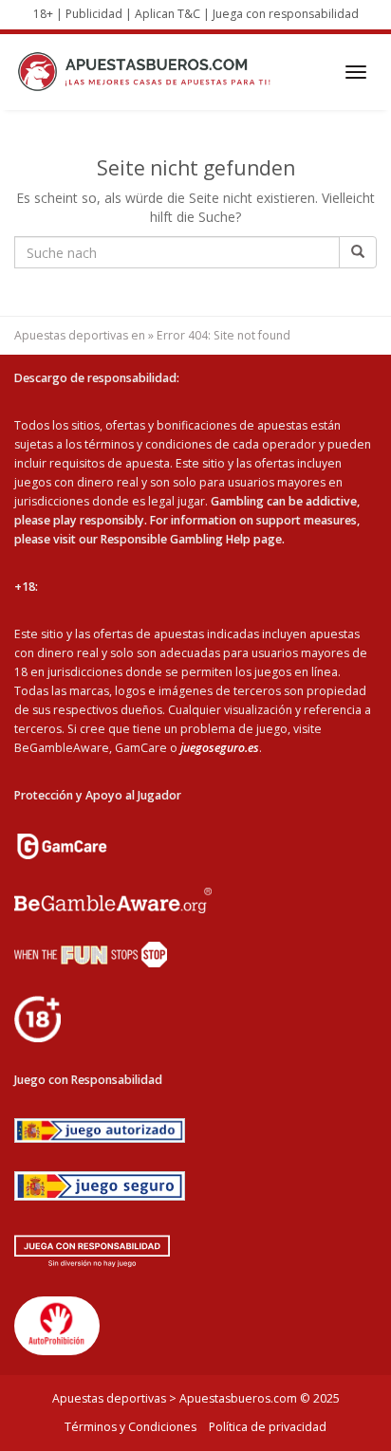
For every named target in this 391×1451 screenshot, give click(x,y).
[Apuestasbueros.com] (149, 72)
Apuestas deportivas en (79, 335)
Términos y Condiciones (130, 1427)
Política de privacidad (267, 1427)
